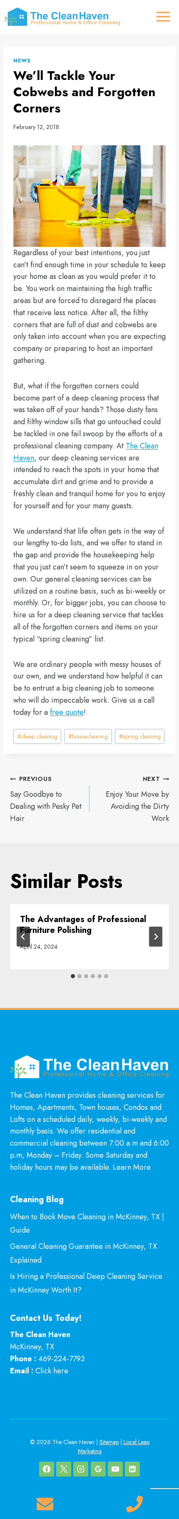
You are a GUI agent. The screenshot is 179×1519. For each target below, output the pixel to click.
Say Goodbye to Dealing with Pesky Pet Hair (46, 799)
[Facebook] (46, 1469)
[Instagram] (80, 1469)
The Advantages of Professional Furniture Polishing (83, 924)
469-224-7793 (61, 1358)
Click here (51, 1370)
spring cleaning (140, 736)
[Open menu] (163, 16)
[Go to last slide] (23, 937)
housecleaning (88, 736)
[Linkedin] (132, 1469)
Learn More (132, 1167)
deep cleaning (37, 736)
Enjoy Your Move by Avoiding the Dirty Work (137, 799)
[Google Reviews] (98, 1469)
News (22, 61)
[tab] (73, 976)
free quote (67, 712)
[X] (63, 1469)
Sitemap (109, 1442)
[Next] (155, 937)
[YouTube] (115, 1469)
